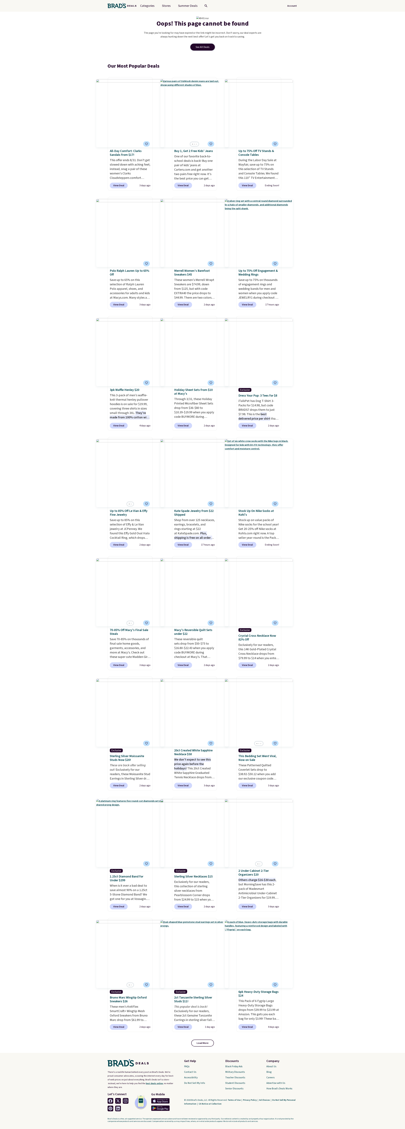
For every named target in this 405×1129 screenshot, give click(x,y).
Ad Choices (264, 1100)
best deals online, (154, 1083)
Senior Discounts (234, 1088)
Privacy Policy (250, 1100)
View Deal (118, 185)
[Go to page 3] (196, 144)
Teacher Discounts (235, 1077)
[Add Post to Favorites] (146, 144)
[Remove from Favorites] (211, 144)
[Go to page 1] (192, 144)
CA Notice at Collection (210, 1103)
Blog (269, 1072)
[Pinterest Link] (110, 1108)
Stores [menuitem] (166, 6)
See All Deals (202, 47)
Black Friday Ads (234, 1066)
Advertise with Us (275, 1083)
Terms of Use (234, 1100)
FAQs (187, 1066)
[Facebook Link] (110, 1101)
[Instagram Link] (126, 1101)
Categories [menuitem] (147, 6)
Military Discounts (235, 1072)
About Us (271, 1066)
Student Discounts (235, 1083)
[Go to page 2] (194, 144)
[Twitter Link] (118, 1101)
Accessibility (191, 1077)
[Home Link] (123, 6)
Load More (203, 1043)
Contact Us (190, 1072)
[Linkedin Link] (118, 1108)
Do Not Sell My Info (194, 1083)
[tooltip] (146, 144)
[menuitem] (188, 5)
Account (292, 5)
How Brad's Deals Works (279, 1088)
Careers (270, 1077)
